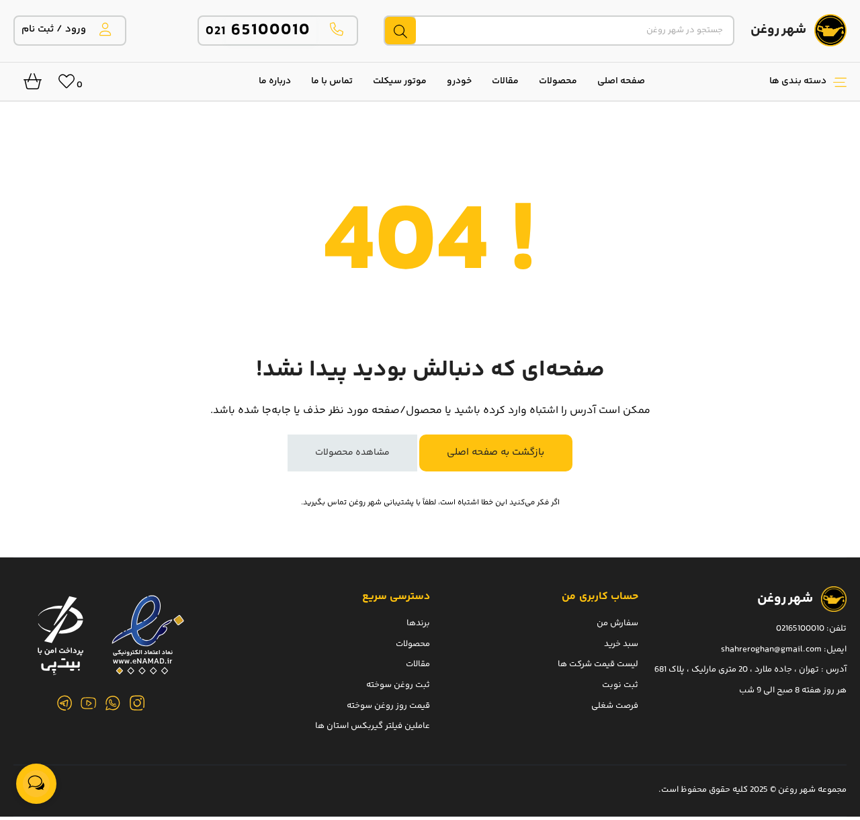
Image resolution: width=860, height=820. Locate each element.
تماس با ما (332, 81)
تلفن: (836, 628)
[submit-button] (400, 30)
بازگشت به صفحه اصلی (495, 452)
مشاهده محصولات (352, 452)
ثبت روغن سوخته (398, 684)
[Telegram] (64, 703)
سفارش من (617, 623)
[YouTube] (88, 703)
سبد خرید (621, 643)
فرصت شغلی (614, 705)
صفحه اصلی (621, 81)
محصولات (558, 81)
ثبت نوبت (620, 684)
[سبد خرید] (27, 85)
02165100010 (800, 628)
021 (258, 31)
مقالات (505, 81)
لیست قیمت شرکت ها (598, 664)
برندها (418, 623)
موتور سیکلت (400, 81)
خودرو (459, 81)
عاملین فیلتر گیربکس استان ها (372, 726)
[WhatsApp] (113, 703)
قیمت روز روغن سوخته (388, 705)
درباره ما (275, 81)
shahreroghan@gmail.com (771, 648)
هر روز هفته (824, 689)
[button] (752, 81)
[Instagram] (137, 703)
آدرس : (833, 669)
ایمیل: (835, 648)
